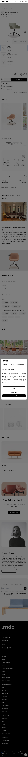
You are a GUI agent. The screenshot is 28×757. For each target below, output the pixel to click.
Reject (14, 388)
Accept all (14, 396)
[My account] (18, 1)
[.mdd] (4, 1)
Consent (14, 392)
